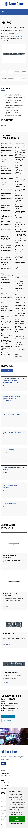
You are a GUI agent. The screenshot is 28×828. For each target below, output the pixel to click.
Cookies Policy (4, 801)
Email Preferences (6, 775)
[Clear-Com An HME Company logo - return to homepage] (9, 752)
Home (2, 18)
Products (9, 18)
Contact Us (4, 770)
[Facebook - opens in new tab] (2, 792)
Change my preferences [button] (16, 823)
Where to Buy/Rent (8, 720)
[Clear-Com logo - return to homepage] (14, 4)
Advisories (3, 806)
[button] (26, 12)
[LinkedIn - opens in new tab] (4, 792)
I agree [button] (16, 817)
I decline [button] (17, 820)
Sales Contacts (8, 716)
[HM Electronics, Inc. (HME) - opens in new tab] (3, 763)
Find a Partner (5, 785)
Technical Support (6, 773)
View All (7, 370)
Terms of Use (4, 799)
